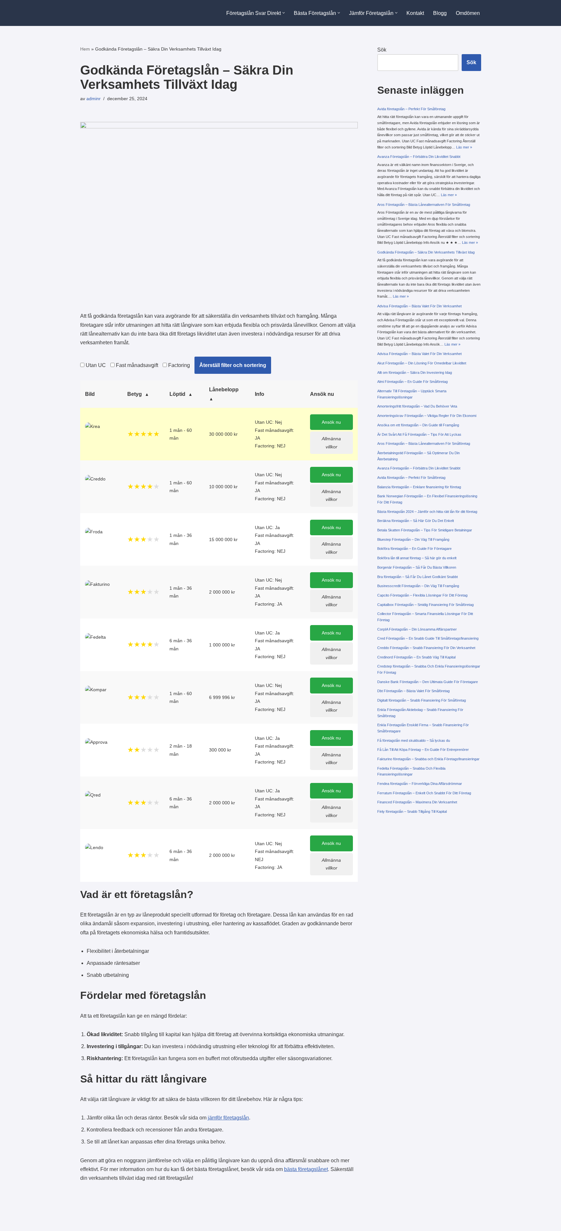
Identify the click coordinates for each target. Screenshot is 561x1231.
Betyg (134, 394)
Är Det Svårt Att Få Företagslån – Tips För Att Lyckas (419, 434)
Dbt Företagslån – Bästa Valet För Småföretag (413, 691)
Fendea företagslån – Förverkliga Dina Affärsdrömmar (419, 784)
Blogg (440, 13)
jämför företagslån (228, 1117)
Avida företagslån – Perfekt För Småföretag (411, 109)
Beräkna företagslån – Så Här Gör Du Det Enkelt (415, 521)
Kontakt (415, 13)
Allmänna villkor (331, 442)
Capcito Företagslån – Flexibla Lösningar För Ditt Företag (422, 595)
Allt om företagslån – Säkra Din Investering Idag (414, 372)
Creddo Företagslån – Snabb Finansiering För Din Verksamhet (426, 648)
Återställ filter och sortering (232, 365)
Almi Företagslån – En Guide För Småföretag (412, 382)
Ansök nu (331, 422)
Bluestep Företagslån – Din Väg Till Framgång (413, 539)
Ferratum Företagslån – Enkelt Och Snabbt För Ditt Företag (424, 793)
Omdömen (468, 13)
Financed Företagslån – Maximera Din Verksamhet (417, 802)
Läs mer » (464, 147)
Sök (381, 50)
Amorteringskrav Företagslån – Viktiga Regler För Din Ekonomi (426, 416)
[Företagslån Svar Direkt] (108, 13)
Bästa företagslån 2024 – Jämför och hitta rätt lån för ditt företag (427, 512)
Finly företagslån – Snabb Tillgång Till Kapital (412, 811)
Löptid (177, 394)
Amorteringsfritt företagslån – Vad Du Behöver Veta (417, 406)
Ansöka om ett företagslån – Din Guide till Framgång (418, 425)
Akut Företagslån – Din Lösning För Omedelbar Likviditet (421, 363)
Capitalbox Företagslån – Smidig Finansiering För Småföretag (425, 605)
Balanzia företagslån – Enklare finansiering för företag (419, 487)
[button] (283, 13)
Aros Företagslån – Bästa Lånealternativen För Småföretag (423, 205)
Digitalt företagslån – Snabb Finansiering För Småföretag (421, 700)
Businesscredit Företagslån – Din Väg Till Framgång (418, 586)
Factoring (178, 365)
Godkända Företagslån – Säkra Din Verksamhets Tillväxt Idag (426, 252)
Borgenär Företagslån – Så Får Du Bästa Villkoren (416, 567)
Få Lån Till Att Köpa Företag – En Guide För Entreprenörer (423, 750)
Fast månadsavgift (136, 365)
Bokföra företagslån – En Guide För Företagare (414, 548)
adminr (93, 98)
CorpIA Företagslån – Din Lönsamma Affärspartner (417, 629)
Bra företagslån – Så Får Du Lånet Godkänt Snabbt (417, 577)
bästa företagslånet (306, 1169)
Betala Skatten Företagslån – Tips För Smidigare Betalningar (424, 530)
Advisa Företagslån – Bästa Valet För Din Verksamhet (419, 306)
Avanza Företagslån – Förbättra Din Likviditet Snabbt (418, 157)
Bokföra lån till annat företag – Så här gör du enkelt (416, 558)
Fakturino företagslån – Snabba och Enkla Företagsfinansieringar (428, 759)
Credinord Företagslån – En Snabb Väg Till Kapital (416, 657)
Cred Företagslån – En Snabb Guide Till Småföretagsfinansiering (428, 638)
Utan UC (95, 365)
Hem (85, 49)
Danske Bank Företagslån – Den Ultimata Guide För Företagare (427, 682)
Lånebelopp (224, 389)
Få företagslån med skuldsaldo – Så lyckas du (413, 740)
